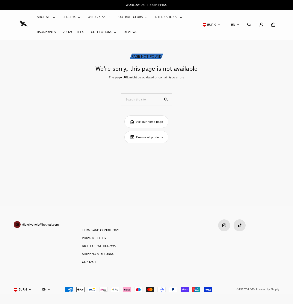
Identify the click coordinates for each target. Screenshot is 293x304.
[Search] (166, 99)
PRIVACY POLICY (94, 238)
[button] (249, 25)
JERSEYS (69, 17)
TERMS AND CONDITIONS (100, 230)
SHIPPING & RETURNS (98, 254)
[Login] (261, 25)
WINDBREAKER (99, 17)
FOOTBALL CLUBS (129, 17)
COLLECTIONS (101, 32)
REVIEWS (130, 32)
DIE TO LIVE (246, 289)
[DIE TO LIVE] (23, 24)
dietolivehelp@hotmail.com (40, 224)
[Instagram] (224, 225)
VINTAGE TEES (73, 32)
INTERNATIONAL (166, 17)
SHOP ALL (44, 17)
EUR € (211, 24)
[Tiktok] (240, 225)
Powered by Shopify (267, 289)
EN (233, 24)
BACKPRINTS (46, 32)
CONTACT (89, 262)
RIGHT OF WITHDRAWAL (99, 246)
